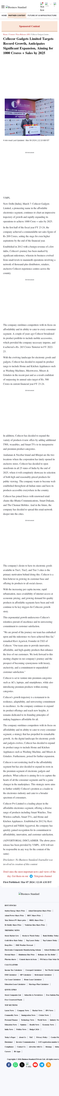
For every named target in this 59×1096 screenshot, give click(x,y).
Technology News (27, 1020)
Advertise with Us (35, 1047)
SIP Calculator (25, 975)
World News (42, 1020)
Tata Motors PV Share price (15, 920)
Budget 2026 (34, 1029)
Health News (34, 1025)
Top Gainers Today (50, 940)
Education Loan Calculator (15, 984)
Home (4, 15)
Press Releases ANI (23, 34)
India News (9, 1029)
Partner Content (16, 15)
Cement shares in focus (28, 959)
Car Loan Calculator (13, 979)
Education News (11, 1025)
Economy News (48, 1025)
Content (12, 34)
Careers (8, 1051)
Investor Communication (25, 1042)
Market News (37, 1010)
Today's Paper (10, 1037)
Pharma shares (10, 959)
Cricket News (44, 1015)
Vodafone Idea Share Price (35, 925)
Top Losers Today (32, 940)
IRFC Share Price (34, 915)
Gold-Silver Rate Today (14, 940)
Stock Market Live (12, 936)
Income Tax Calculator (13, 970)
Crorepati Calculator (33, 970)
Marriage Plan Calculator (39, 984)
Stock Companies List (13, 995)
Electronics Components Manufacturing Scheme (23, 950)
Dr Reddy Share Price (13, 925)
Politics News (21, 1029)
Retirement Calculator (43, 975)
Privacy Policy (42, 1037)
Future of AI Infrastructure (42, 15)
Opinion (23, 1025)
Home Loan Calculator (33, 979)
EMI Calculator (11, 975)
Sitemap (48, 1047)
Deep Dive (8, 945)
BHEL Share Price (36, 920)
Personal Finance (11, 1020)
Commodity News (11, 1015)
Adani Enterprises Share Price (39, 911)
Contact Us (21, 1047)
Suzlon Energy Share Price (15, 911)
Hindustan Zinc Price (27, 955)
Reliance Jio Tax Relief (46, 955)
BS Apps (17, 1051)
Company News (23, 1010)
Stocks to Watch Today (31, 936)
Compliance (9, 1047)
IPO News (49, 1010)
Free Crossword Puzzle (13, 1000)
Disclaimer (9, 1042)
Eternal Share (10, 955)
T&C (31, 1037)
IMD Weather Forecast (24, 945)
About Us (22, 1037)
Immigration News (28, 1015)
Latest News (9, 1010)
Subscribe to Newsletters (33, 995)
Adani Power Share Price (14, 915)
